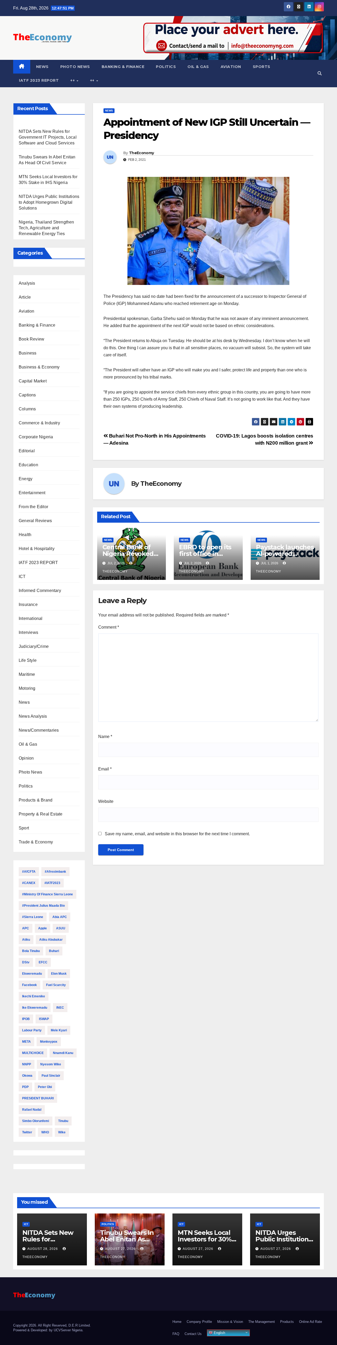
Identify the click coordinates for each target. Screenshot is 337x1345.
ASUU (60, 928)
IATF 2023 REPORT (39, 80)
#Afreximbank (55, 871)
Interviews (28, 632)
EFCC (43, 962)
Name (105, 736)
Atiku (26, 939)
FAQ (175, 1334)
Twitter (27, 1132)
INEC (60, 1007)
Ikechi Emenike (33, 996)
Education (28, 465)
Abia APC (59, 917)
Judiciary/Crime (34, 646)
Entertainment (32, 493)
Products (287, 1322)
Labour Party (32, 1030)
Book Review (31, 339)
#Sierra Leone (32, 917)
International (31, 618)
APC (25, 928)
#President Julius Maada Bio (43, 905)
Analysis (27, 283)
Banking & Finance (123, 66)
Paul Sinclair (51, 1075)
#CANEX (28, 883)
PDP (25, 1087)
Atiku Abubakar (51, 939)
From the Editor (33, 506)
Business (28, 353)
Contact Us (193, 1334)
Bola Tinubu (31, 951)
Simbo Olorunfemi (35, 1121)
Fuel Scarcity (56, 985)
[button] (320, 73)
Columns (27, 409)
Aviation (231, 66)
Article (25, 297)
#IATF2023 (52, 883)
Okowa (27, 1075)
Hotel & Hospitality (36, 548)
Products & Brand (35, 800)
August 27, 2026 (121, 1249)
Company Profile (199, 1322)
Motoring (27, 688)
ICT (22, 576)
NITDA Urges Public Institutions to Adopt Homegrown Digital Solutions (49, 202)
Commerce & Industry (39, 423)
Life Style (28, 660)
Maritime (27, 674)
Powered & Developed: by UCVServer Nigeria (47, 1330)
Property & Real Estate (40, 814)
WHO (45, 1132)
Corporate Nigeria (36, 437)
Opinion (26, 758)
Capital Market (33, 381)
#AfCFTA (29, 871)
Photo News (75, 66)
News (42, 66)
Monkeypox (48, 1041)
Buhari (54, 951)
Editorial (27, 451)
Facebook (29, 985)
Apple (42, 928)
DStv (25, 962)
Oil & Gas (198, 66)
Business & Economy (39, 367)
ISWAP (44, 1019)
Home (176, 1322)
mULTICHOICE (33, 1053)
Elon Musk (59, 973)
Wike (62, 1132)
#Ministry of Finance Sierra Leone (47, 894)
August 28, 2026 (43, 1249)
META (26, 1041)
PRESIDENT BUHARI (38, 1098)
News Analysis (33, 716)
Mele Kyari (59, 1030)
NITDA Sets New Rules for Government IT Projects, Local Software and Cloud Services (48, 137)
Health (25, 534)
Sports (261, 66)
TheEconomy (141, 152)
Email (105, 769)
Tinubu (63, 1121)
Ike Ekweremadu (34, 1007)
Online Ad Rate (310, 1322)
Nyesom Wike (50, 1064)
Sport (24, 828)
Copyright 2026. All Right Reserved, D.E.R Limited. (52, 1325)
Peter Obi (45, 1087)
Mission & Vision (230, 1322)
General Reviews (35, 520)
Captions (27, 395)
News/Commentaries (39, 730)
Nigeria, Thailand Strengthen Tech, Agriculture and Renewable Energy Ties (46, 228)
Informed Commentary (40, 590)
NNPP (26, 1064)
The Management (261, 1322)
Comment (108, 627)
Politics (166, 66)
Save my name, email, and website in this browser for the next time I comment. (177, 834)
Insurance (28, 604)
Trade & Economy (36, 842)
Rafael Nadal (31, 1109)
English (219, 1333)
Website (105, 801)
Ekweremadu (32, 973)
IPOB (26, 1019)
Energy (25, 479)
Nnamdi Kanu (63, 1053)
